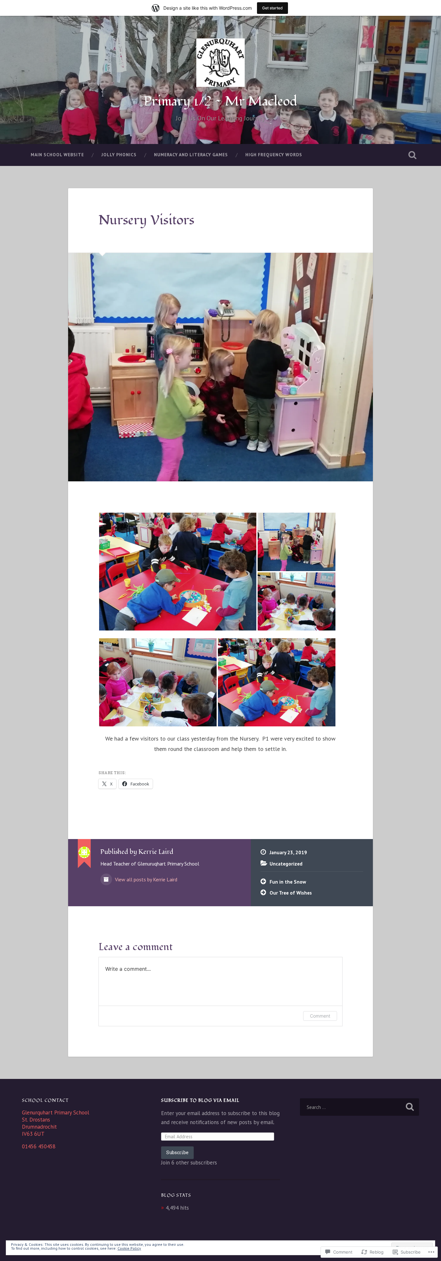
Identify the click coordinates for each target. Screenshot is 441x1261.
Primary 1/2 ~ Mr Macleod (220, 101)
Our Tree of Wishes (291, 892)
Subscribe (177, 1152)
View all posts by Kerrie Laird (145, 879)
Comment (320, 1016)
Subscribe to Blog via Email (200, 1100)
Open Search (412, 155)
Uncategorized (286, 863)
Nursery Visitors (146, 220)
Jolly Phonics (119, 155)
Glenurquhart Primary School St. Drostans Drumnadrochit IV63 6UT (55, 1123)
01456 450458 (39, 1146)
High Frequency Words (273, 155)
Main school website (57, 155)
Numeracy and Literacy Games (191, 155)
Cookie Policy (129, 1248)
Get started (272, 7)
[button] (177, 571)
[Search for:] (359, 1107)
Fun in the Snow (288, 881)
